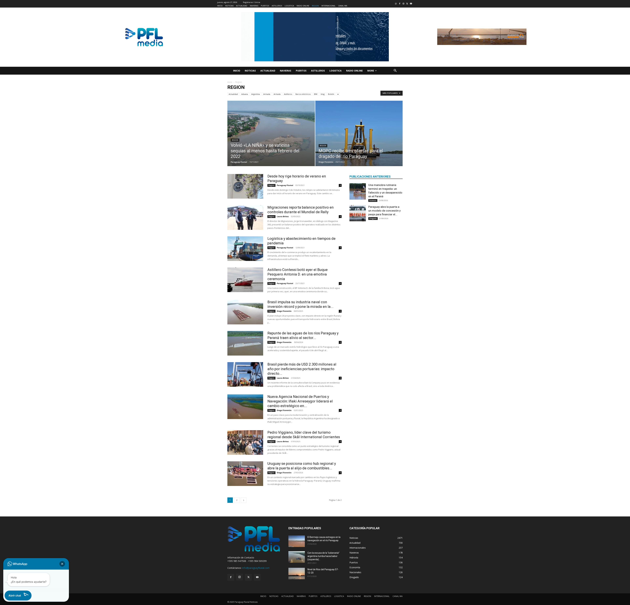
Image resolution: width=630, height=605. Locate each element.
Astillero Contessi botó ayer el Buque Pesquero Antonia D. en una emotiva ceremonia (297, 274)
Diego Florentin (326, 162)
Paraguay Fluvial (239, 162)
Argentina (255, 94)
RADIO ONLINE (354, 596)
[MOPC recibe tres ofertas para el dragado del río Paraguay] (359, 138)
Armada (266, 94)
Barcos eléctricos (303, 94)
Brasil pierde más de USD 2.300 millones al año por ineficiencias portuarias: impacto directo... (301, 369)
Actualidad (233, 94)
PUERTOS (313, 596)
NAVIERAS (301, 596)
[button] (395, 71)
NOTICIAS (273, 596)
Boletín (331, 94)
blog (323, 94)
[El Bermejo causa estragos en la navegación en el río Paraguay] (296, 541)
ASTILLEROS (325, 596)
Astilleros (288, 94)
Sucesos (372, 200)
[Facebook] (400, 4)
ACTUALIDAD (287, 596)
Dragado (373, 218)
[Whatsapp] (396, 4)
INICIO (263, 596)
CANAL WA (398, 596)
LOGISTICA (339, 596)
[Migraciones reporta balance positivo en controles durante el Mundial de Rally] (245, 217)
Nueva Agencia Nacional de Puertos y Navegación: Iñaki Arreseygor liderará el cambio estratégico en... (300, 401)
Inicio (229, 82)
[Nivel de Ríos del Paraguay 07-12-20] (296, 573)
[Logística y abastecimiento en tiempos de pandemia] (245, 248)
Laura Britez (283, 216)
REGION (367, 596)
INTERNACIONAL (381, 596)
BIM (315, 94)
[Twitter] (407, 4)
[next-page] (243, 500)
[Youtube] (411, 4)
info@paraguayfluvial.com (256, 567)
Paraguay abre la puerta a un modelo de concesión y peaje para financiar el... (384, 210)
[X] (248, 577)
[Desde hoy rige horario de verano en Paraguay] (245, 186)
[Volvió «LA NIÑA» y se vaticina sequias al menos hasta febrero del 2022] (271, 138)
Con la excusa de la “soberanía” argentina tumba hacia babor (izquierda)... (323, 556)
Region (235, 140)
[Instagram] (403, 4)
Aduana (244, 94)
